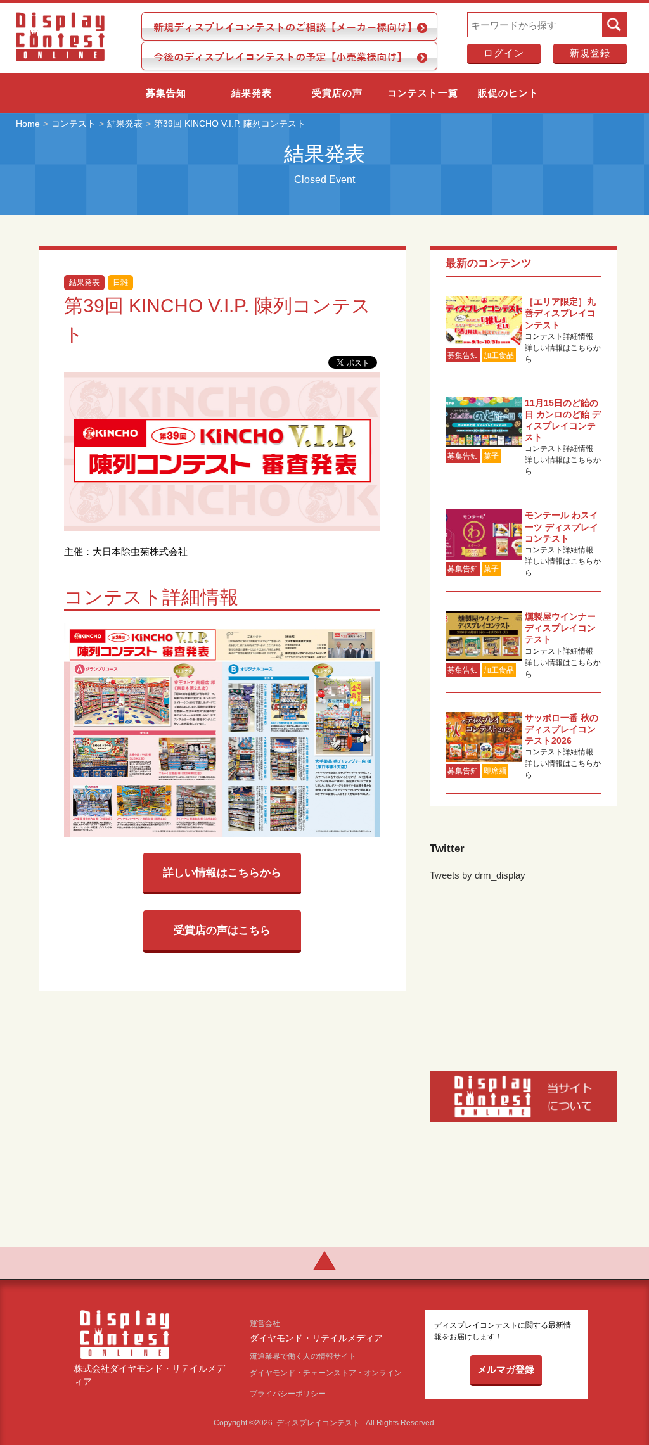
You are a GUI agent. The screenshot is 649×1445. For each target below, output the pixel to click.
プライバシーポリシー (288, 1393)
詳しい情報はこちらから (222, 872)
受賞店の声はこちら (222, 930)
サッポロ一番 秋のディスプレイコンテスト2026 (561, 729)
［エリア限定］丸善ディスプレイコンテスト (560, 312)
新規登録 (590, 53)
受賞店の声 (337, 92)
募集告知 (166, 92)
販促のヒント (508, 92)
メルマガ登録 (505, 1369)
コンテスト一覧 (422, 92)
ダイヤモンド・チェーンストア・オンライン (326, 1372)
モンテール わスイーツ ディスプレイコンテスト (561, 526)
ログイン (504, 53)
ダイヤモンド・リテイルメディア (316, 1338)
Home (28, 123)
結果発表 (251, 92)
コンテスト (73, 123)
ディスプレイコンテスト (318, 1422)
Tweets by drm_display (477, 875)
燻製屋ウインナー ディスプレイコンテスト (560, 627)
